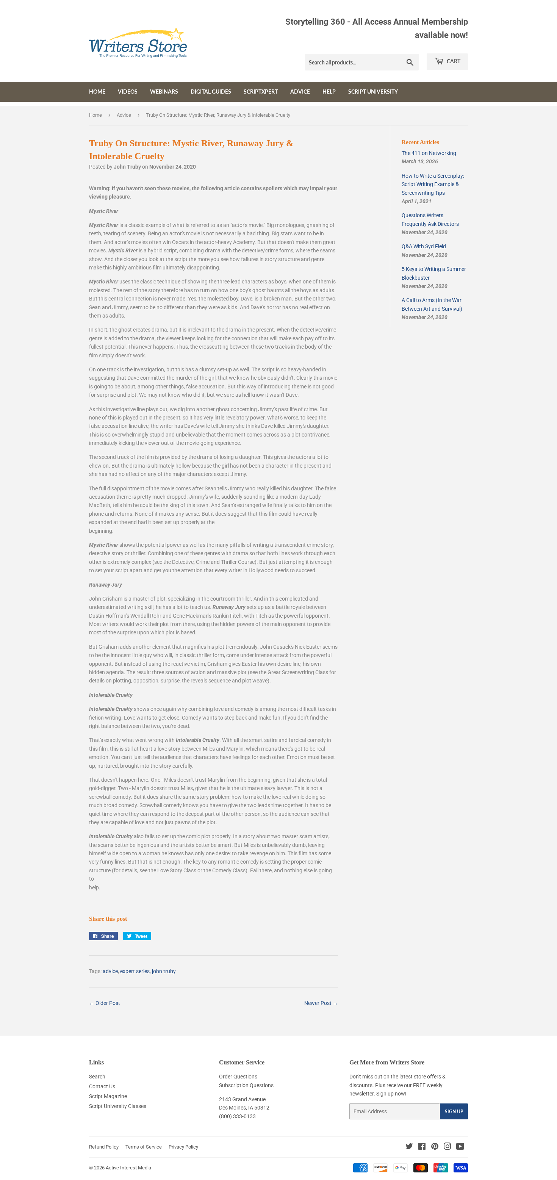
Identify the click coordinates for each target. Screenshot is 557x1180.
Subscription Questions (246, 1085)
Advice (300, 91)
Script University (373, 91)
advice (110, 971)
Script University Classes (117, 1106)
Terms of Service (143, 1147)
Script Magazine (108, 1096)
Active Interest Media (128, 1168)
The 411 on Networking (429, 153)
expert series (135, 971)
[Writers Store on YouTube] (460, 1147)
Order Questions (238, 1077)
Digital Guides (211, 91)
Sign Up (454, 1111)
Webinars (164, 91)
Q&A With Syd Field (424, 246)
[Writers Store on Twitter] (409, 1147)
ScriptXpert (261, 91)
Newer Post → (321, 1003)
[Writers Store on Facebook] (422, 1147)
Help (329, 91)
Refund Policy (104, 1147)
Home (97, 91)
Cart (453, 61)
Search (97, 1077)
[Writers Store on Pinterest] (435, 1147)
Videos (128, 91)
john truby (164, 971)
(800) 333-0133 (237, 1116)
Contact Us (102, 1086)
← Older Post (104, 1003)
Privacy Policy (183, 1147)
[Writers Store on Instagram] (447, 1147)
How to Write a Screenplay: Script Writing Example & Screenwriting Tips (433, 184)
